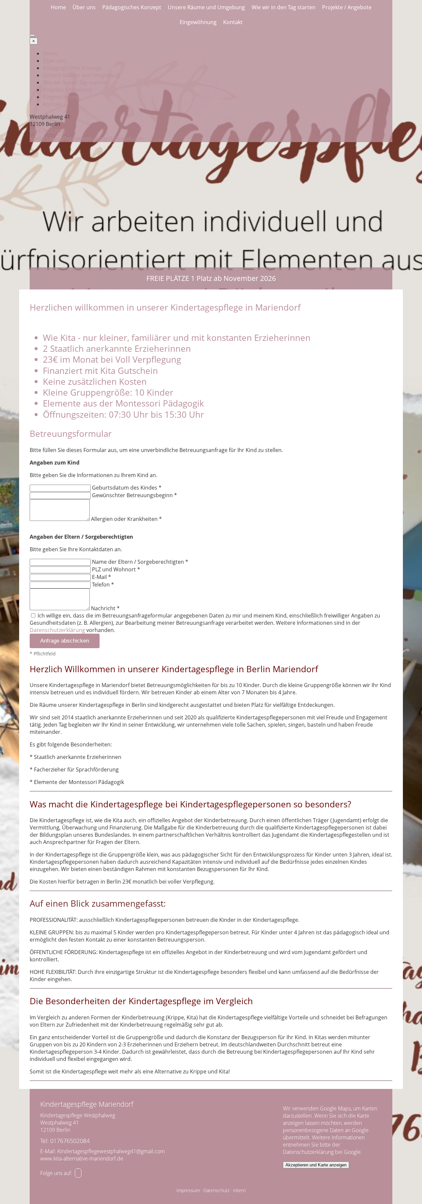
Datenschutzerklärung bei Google (322, 1152)
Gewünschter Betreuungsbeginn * (134, 495)
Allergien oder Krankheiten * (126, 519)
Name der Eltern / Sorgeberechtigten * (140, 561)
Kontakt (233, 22)
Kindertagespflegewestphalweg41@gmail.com (86, 138)
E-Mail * (101, 577)
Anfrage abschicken (64, 641)
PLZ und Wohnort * (116, 569)
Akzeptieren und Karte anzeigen (316, 1164)
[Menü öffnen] (32, 35)
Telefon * (103, 584)
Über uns (84, 7)
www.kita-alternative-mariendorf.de (81, 1158)
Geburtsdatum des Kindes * (127, 487)
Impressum (188, 1190)
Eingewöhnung (198, 22)
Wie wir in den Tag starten (284, 7)
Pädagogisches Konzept (131, 7)
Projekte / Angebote (347, 7)
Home (58, 7)
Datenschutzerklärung (57, 630)
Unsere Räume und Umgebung (206, 7)
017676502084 (47, 131)
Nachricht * (105, 608)
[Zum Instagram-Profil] (78, 1173)
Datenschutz (216, 1190)
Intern (239, 1190)
